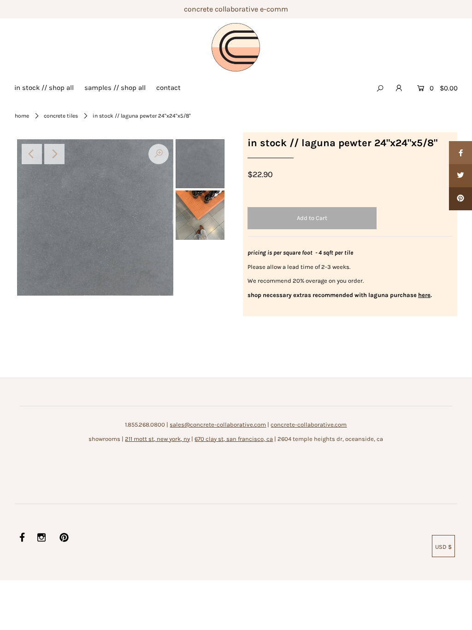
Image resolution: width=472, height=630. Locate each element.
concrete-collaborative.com (309, 424)
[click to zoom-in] (158, 154)
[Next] (54, 154)
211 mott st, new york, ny (157, 438)
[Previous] (32, 154)
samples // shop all (115, 87)
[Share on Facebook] (460, 152)
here (424, 294)
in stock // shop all (44, 87)
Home (22, 116)
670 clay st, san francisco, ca (234, 438)
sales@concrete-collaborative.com (218, 424)
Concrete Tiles (61, 116)
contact (168, 87)
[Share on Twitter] (460, 175)
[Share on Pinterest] (460, 198)
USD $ (443, 546)
